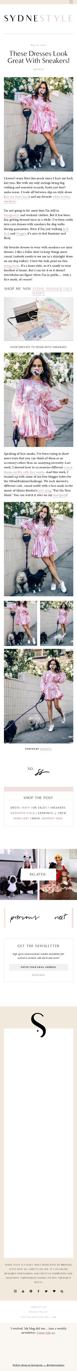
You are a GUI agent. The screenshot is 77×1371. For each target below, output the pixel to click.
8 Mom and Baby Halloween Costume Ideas (58, 871)
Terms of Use (38, 1307)
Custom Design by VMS (35, 1317)
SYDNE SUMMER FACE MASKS (52, 290)
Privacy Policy (38, 1312)
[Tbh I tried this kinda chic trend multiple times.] (38, 1197)
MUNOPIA (46, 749)
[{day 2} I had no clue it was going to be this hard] (38, 1234)
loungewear (12, 215)
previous (25, 918)
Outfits (38, 69)
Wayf (26, 807)
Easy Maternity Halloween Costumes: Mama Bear (19, 871)
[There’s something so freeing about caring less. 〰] (38, 1125)
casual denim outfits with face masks (38, 469)
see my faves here (17, 196)
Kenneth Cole (23, 813)
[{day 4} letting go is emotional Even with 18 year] (38, 1088)
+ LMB (52, 1317)
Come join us (46, 1332)
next (60, 918)
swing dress (11, 266)
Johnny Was (53, 818)
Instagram (60, 495)
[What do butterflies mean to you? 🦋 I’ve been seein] (38, 1052)
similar (21, 818)
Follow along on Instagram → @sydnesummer (38, 1365)
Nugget (21, 233)
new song (44, 490)
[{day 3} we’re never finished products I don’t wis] (38, 1161)
